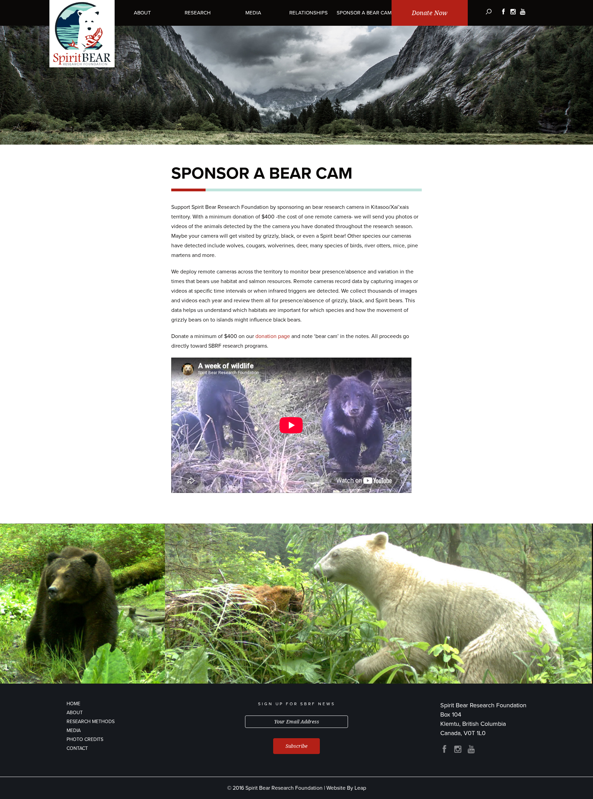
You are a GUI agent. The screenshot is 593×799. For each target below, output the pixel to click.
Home (73, 704)
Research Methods (91, 721)
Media (74, 730)
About (75, 713)
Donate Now (429, 12)
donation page (272, 336)
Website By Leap (346, 788)
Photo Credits (85, 739)
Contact (77, 748)
